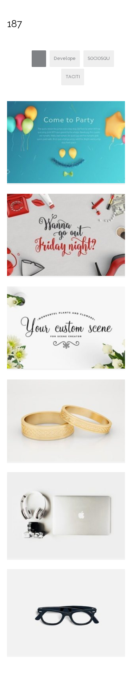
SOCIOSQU (99, 58)
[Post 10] (66, 141)
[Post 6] (66, 234)
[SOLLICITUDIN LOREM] (66, 611)
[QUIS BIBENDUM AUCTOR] (66, 515)
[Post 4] (66, 327)
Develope (65, 58)
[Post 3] (66, 420)
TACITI (72, 76)
